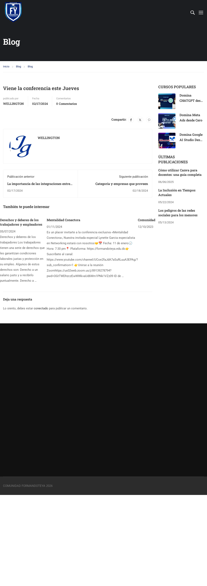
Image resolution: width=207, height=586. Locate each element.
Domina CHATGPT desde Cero (192, 100)
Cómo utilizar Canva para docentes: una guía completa (180, 172)
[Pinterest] (149, 120)
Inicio (6, 66)
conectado (41, 308)
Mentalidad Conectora (63, 220)
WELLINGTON (13, 104)
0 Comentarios (66, 104)
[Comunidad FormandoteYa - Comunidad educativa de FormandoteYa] (13, 12)
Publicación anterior (20, 176)
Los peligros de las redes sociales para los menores (177, 212)
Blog (18, 66)
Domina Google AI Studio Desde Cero (192, 139)
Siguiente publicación (133, 176)
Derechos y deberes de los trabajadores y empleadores (21, 222)
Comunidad (146, 220)
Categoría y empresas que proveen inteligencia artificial (121, 186)
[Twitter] (140, 120)
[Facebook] (131, 120)
